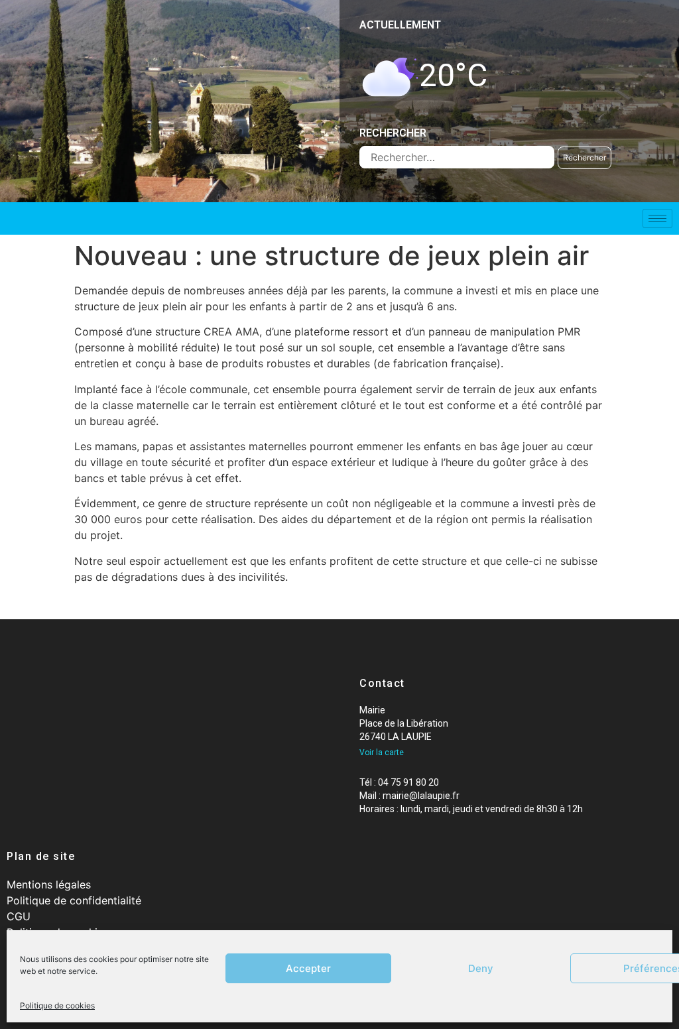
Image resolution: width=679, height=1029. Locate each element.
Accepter (308, 968)
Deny (480, 968)
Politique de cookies (57, 1005)
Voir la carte (381, 752)
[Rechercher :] (456, 157)
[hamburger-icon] (657, 218)
